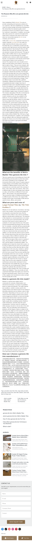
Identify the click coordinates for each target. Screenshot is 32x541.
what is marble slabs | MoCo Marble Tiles (7, 400)
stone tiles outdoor (18, 392)
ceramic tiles (12, 40)
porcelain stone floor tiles (10, 391)
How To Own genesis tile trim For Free (14, 419)
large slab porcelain (23, 391)
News (8, 7)
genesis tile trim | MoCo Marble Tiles (13, 413)
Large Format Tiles (10, 205)
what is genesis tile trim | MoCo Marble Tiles (15, 416)
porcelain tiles (15, 42)
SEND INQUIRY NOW (16, 522)
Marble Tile (18, 22)
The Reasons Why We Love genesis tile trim (13, 9)
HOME (3, 7)
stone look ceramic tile (7, 392)
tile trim (21, 37)
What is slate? (7, 426)
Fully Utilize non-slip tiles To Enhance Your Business (23, 400)
